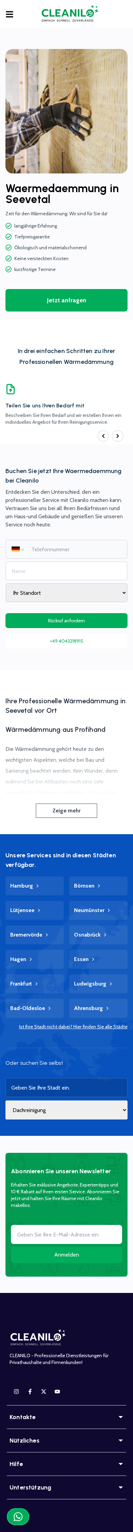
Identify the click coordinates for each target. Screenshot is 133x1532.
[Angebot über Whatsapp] (18, 1517)
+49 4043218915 (66, 641)
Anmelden (66, 1254)
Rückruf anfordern (66, 621)
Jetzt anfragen (66, 300)
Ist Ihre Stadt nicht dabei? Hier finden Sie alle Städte (73, 1027)
